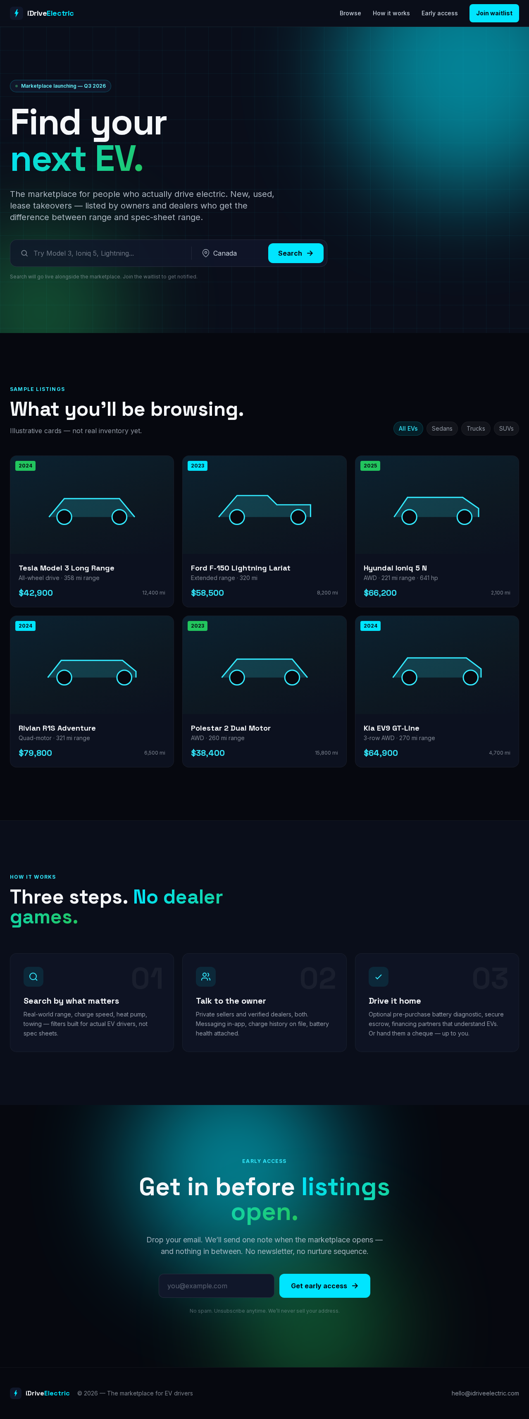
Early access (440, 13)
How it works (391, 13)
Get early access (319, 1286)
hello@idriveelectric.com (485, 1393)
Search (290, 253)
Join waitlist (494, 13)
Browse (350, 13)
